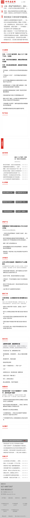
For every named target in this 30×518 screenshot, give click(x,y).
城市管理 (5, 153)
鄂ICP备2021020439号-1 (20, 516)
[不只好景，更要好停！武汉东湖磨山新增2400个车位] (22, 208)
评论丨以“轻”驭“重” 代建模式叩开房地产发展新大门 (16, 33)
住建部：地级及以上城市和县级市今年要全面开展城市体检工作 (16, 13)
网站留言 (10, 516)
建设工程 (5, 293)
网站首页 (4, 516)
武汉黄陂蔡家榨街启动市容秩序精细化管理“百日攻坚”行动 (15, 448)
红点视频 (5, 182)
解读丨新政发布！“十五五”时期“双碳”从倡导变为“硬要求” (16, 31)
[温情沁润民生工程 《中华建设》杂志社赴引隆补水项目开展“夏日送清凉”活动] (8, 189)
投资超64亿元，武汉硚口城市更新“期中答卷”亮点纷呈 (16, 39)
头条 (2, 6)
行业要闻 (5, 50)
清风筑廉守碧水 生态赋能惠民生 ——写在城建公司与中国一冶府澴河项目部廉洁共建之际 (15, 468)
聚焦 (2, 17)
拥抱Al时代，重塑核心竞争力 (15, 472)
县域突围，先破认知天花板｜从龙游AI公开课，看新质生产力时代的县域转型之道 (15, 477)
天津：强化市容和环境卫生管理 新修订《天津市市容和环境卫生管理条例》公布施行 (16, 11)
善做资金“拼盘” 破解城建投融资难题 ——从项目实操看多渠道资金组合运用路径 (15, 465)
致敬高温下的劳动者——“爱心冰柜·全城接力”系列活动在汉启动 (15, 452)
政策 (2, 11)
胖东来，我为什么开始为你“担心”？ (15, 470)
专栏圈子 (5, 426)
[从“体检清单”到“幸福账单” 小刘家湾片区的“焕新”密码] (22, 189)
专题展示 (2, 143)
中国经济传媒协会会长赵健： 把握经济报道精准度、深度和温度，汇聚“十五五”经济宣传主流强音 (16, 35)
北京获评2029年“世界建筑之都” (12, 28)
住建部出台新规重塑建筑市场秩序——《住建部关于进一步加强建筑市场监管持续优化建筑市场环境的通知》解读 (16, 20)
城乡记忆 (5, 339)
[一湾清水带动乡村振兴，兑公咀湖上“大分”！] (8, 208)
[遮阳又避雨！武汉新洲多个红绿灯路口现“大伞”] (22, 199)
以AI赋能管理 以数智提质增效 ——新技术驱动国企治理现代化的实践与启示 (15, 475)
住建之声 (5, 456)
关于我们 (4, 498)
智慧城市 (5, 386)
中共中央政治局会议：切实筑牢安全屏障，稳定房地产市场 (16, 37)
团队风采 (10, 498)
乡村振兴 (5, 258)
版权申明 (24, 498)
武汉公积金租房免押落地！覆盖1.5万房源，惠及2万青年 (16, 22)
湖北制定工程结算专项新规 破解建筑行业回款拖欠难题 (16, 17)
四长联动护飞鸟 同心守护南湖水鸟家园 (13, 443)
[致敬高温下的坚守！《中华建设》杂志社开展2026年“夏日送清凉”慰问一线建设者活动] (8, 199)
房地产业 (5, 222)
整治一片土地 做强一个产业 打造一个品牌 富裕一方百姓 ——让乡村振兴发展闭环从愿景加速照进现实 (15, 463)
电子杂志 (5, 113)
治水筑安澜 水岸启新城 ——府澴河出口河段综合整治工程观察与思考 (15, 461)
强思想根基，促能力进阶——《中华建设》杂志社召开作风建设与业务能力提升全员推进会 (16, 26)
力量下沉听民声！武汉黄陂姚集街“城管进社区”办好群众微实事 (15, 445)
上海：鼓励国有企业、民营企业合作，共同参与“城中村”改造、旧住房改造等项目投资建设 (16, 24)
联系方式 (17, 498)
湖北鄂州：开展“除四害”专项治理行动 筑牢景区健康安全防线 (15, 450)
